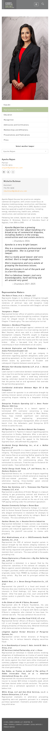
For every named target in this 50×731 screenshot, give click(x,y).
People (11, 724)
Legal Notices (36, 724)
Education (8, 115)
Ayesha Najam (9, 151)
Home (6, 724)
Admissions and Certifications (16, 125)
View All (7, 105)
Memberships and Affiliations (16, 130)
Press (6, 140)
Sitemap (26, 724)
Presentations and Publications (17, 135)
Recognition (9, 120)
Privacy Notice (9, 727)
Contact (19, 724)
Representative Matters (13, 109)
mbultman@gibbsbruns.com (15, 191)
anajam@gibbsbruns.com (12, 167)
